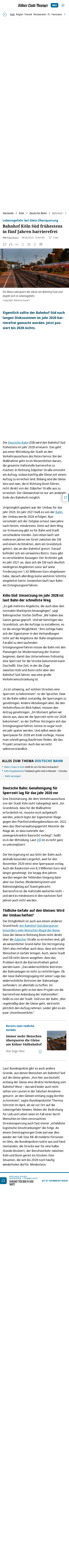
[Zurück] (5, 14)
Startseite (8, 213)
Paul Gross (12, 237)
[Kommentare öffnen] (66, 497)
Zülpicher (20, 939)
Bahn (58, 512)
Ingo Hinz (18, 1051)
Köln (21, 213)
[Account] (63, 5)
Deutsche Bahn (38, 213)
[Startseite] (33, 5)
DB (39, 840)
